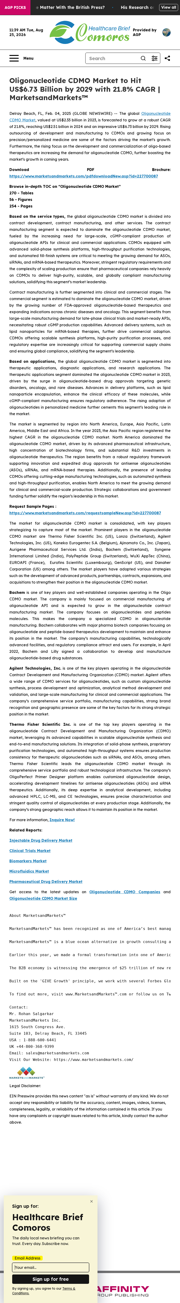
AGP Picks (15, 7)
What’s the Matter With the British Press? (60, 7)
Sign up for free (51, 1279)
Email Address (27, 1258)
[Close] (91, 1201)
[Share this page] (167, 58)
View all (168, 7)
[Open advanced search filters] (154, 58)
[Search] (143, 58)
